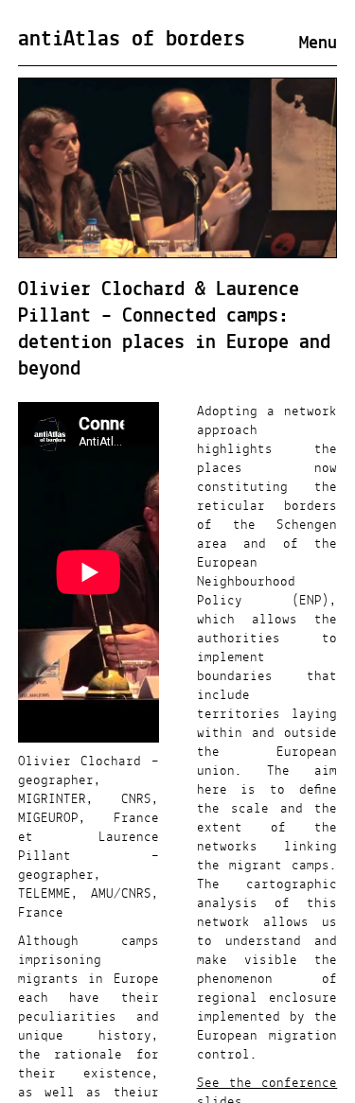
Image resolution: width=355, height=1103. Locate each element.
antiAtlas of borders (131, 40)
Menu (318, 43)
